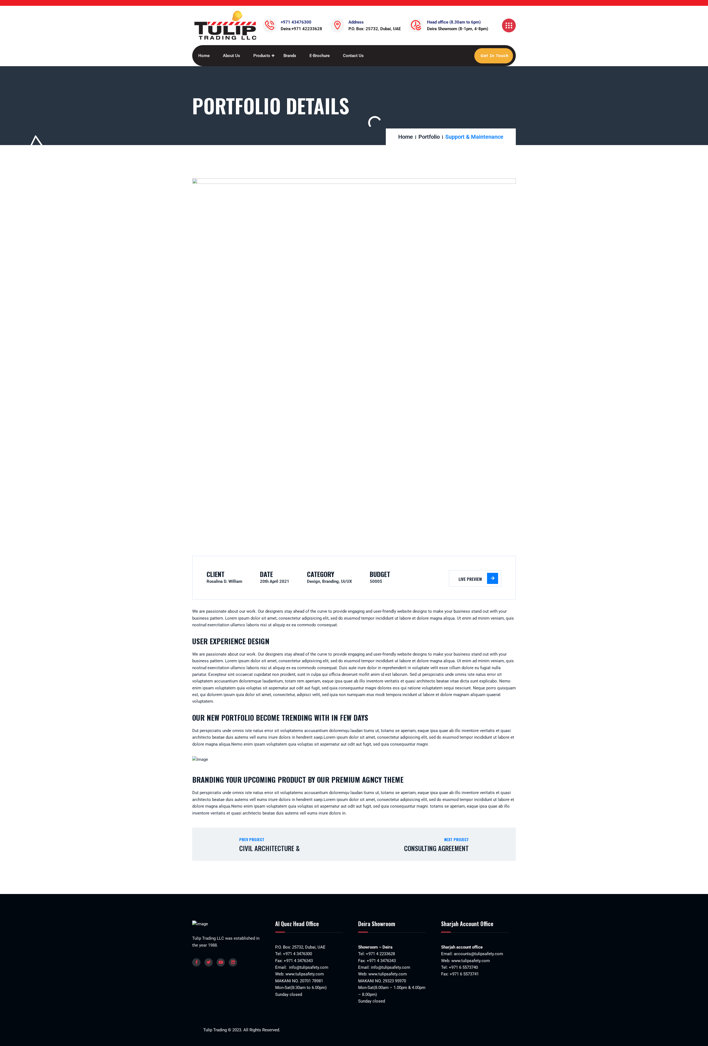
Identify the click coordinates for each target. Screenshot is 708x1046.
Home (204, 55)
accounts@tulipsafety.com (478, 953)
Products (261, 55)
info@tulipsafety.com (308, 967)
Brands (289, 55)
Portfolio (429, 136)
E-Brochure (319, 55)
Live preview (470, 579)
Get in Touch (494, 55)
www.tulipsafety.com (304, 974)
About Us (231, 55)
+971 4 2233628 (380, 953)
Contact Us (353, 55)
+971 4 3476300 (297, 953)
